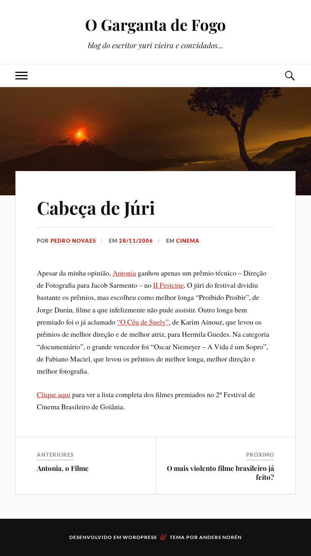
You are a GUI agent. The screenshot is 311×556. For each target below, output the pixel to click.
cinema (188, 240)
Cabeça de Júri (96, 207)
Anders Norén (220, 537)
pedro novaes (73, 240)
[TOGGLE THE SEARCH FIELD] (289, 75)
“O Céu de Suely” (143, 322)
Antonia (124, 273)
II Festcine (168, 285)
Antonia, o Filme (63, 468)
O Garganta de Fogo (155, 24)
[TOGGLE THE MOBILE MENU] (21, 75)
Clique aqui (53, 394)
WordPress (140, 537)
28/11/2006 (136, 240)
